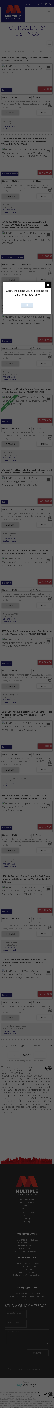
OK (27, 305)
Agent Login (33, 4)
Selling (27, 1219)
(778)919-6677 (9, 783)
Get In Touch (27, 1208)
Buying (27, 1222)
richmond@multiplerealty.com (29, 1275)
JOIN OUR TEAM (27, 1213)
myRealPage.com (27, 1385)
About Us (27, 1205)
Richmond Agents (27, 1202)
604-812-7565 (9, 1031)
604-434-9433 (29, 1248)
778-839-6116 (9, 864)
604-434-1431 (30, 1246)
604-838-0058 (9, 210)
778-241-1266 (9, 377)
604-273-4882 (29, 1272)
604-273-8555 (9, 538)
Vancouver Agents (27, 1199)
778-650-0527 (9, 947)
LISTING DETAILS (10, 112)
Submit (38, 1352)
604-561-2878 (9, 126)
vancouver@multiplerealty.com (30, 1251)
